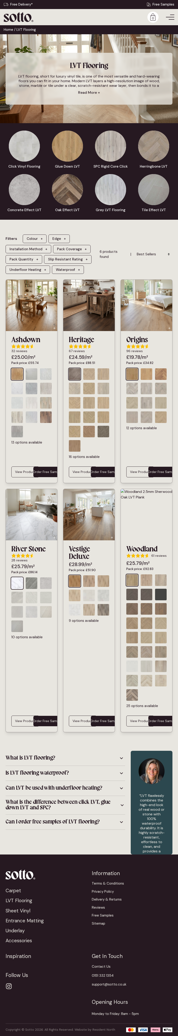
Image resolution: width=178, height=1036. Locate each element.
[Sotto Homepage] (18, 17)
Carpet (13, 890)
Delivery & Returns (107, 899)
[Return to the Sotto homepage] (46, 875)
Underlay (15, 930)
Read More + (89, 92)
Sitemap (98, 923)
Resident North (103, 1030)
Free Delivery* (21, 4)
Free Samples (163, 4)
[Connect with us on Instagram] (9, 986)
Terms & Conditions (108, 883)
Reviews (98, 907)
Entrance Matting (25, 920)
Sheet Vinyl (18, 911)
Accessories (19, 940)
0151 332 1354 (103, 975)
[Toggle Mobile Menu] (170, 17)
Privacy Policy (103, 891)
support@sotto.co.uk (109, 984)
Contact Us (101, 966)
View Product (25, 472)
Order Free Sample (47, 472)
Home (8, 29)
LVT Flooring (19, 900)
